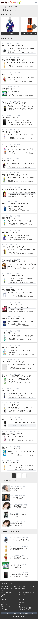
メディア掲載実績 (6, 592)
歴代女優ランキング (16, 488)
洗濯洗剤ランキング (9, 218)
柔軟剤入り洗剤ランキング (12, 434)
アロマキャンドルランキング (13, 362)
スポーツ (3, 608)
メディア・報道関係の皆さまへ (28, 592)
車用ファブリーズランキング (13, 45)
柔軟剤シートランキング (11, 448)
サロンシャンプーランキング (13, 247)
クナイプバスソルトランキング (13, 319)
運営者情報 (22, 588)
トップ (2, 7)
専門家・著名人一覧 (25, 608)
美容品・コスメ (14, 201)
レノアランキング (8, 74)
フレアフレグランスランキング (13, 304)
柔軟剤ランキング (8, 160)
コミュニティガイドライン (26, 587)
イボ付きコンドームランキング (13, 103)
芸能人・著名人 (14, 486)
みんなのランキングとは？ (8, 587)
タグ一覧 (9, 7)
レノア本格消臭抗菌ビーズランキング (16, 376)
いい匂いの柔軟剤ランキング (13, 60)
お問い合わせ (4, 596)
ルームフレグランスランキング (13, 419)
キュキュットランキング (11, 132)
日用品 (16, 7)
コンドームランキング (10, 117)
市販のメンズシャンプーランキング (15, 204)
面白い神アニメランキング (18, 515)
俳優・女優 (22, 486)
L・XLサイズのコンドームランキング (16, 189)
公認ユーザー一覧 (24, 609)
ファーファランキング (10, 462)
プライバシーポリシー (25, 594)
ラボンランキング (8, 390)
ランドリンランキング (10, 405)
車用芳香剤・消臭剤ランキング (13, 261)
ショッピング (5, 43)
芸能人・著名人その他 (25, 504)
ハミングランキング (9, 333)
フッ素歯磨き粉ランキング (12, 290)
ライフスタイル (5, 609)
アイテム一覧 (23, 604)
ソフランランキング (9, 146)
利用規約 (3, 594)
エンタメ (12, 513)
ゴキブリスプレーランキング (13, 275)
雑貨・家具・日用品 (15, 43)
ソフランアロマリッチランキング (14, 175)
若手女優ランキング (16, 523)
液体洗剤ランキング (9, 232)
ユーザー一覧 (23, 606)
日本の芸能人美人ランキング (18, 506)
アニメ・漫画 (19, 513)
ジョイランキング (8, 89)
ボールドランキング (9, 347)
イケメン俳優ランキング (17, 497)
